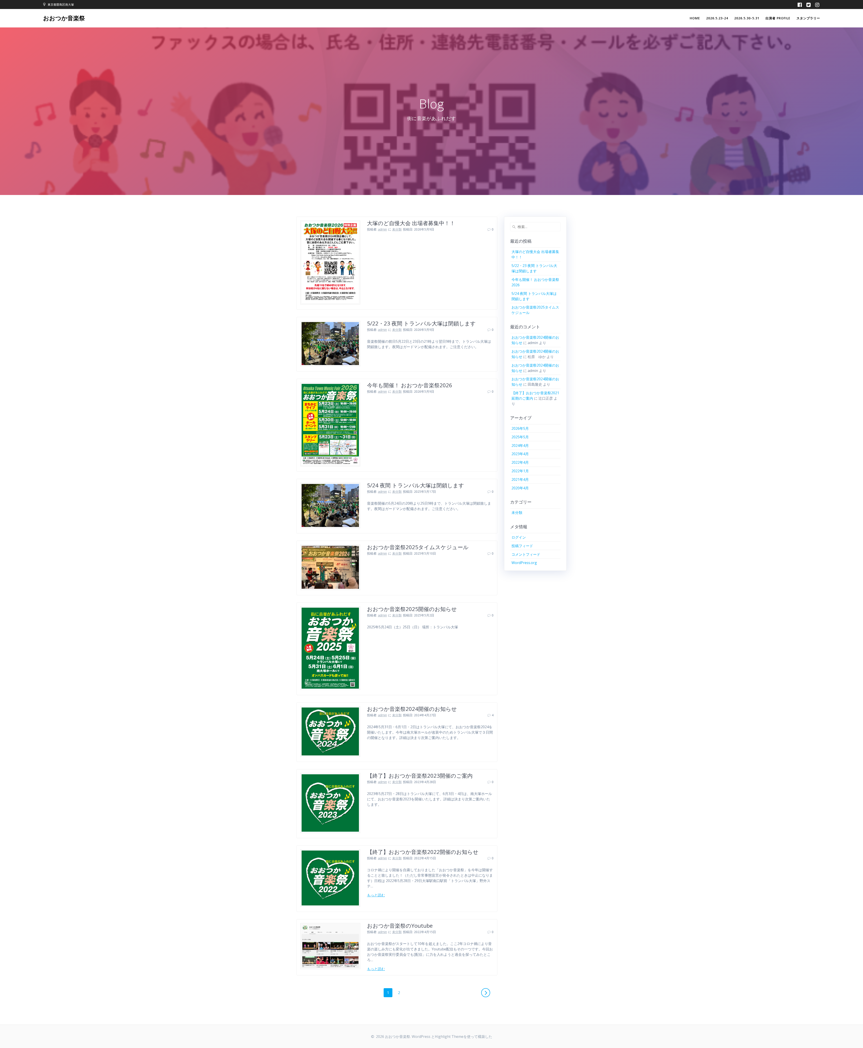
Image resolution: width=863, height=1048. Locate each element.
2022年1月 (520, 470)
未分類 (397, 229)
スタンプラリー (808, 18)
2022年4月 (520, 462)
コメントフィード (526, 554)
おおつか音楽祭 (64, 18)
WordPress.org (524, 562)
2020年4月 (520, 488)
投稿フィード (522, 545)
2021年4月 (520, 479)
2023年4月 (520, 453)
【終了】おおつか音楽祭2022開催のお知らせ (422, 851)
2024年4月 (520, 445)
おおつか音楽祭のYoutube (400, 925)
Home (695, 18)
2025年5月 (520, 436)
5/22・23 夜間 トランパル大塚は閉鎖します (421, 323)
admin (382, 229)
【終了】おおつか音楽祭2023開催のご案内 (420, 775)
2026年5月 (520, 428)
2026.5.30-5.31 (746, 18)
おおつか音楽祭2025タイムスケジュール (418, 547)
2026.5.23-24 (717, 18)
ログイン (519, 537)
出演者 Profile (777, 18)
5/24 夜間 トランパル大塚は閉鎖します (415, 485)
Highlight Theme (449, 1036)
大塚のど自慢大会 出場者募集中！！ (411, 223)
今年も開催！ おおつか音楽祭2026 (409, 385)
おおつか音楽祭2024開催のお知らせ (412, 708)
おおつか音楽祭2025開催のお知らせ (412, 609)
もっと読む (376, 895)
